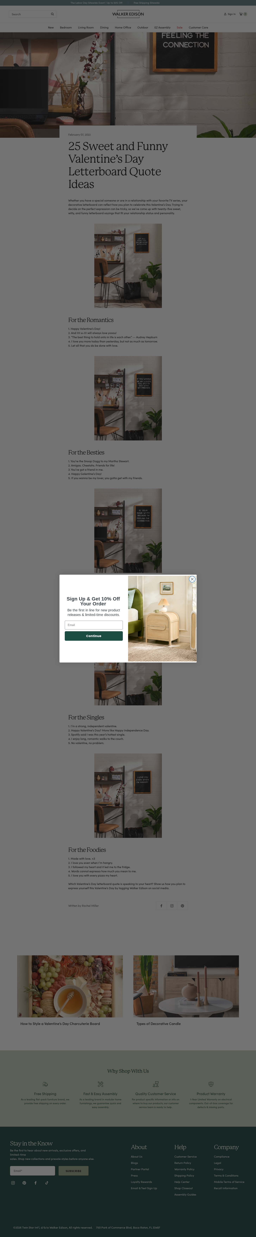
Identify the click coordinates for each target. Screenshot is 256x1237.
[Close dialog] (192, 579)
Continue (93, 636)
